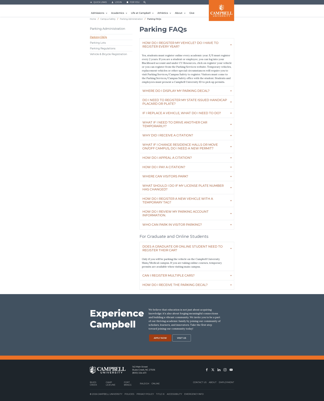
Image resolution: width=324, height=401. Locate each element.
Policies (129, 394)
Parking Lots (98, 42)
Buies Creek (93, 383)
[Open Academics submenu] (126, 13)
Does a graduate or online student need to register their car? (182, 248)
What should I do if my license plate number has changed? (183, 187)
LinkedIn (219, 370)
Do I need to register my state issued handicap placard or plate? (184, 101)
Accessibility (174, 394)
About (178, 13)
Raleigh (144, 383)
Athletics (162, 13)
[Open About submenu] (185, 13)
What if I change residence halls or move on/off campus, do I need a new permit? (180, 146)
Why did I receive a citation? (167, 135)
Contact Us (200, 382)
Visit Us (181, 338)
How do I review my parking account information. (175, 213)
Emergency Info (194, 394)
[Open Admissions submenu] (106, 13)
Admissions (97, 13)
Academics (117, 13)
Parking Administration (107, 28)
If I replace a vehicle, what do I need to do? (181, 113)
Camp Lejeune (110, 383)
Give (191, 13)
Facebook (207, 370)
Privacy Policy (145, 394)
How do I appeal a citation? (167, 158)
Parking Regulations (102, 48)
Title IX (160, 394)
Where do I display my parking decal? (176, 91)
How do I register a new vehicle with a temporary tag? (177, 200)
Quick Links (98, 2)
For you (133, 2)
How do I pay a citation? (163, 167)
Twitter (213, 370)
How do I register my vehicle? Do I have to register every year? (180, 44)
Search (144, 2)
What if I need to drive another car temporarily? (174, 124)
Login (116, 2)
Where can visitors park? (165, 176)
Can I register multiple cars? (168, 275)
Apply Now (160, 338)
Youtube (231, 370)
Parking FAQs (98, 36)
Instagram (225, 370)
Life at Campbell (140, 13)
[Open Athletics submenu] (170, 13)
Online (155, 383)
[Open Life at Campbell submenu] (153, 13)
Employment (226, 382)
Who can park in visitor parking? (172, 224)
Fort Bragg (128, 383)
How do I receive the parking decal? (175, 285)
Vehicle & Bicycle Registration (108, 54)
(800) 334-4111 (139, 373)
